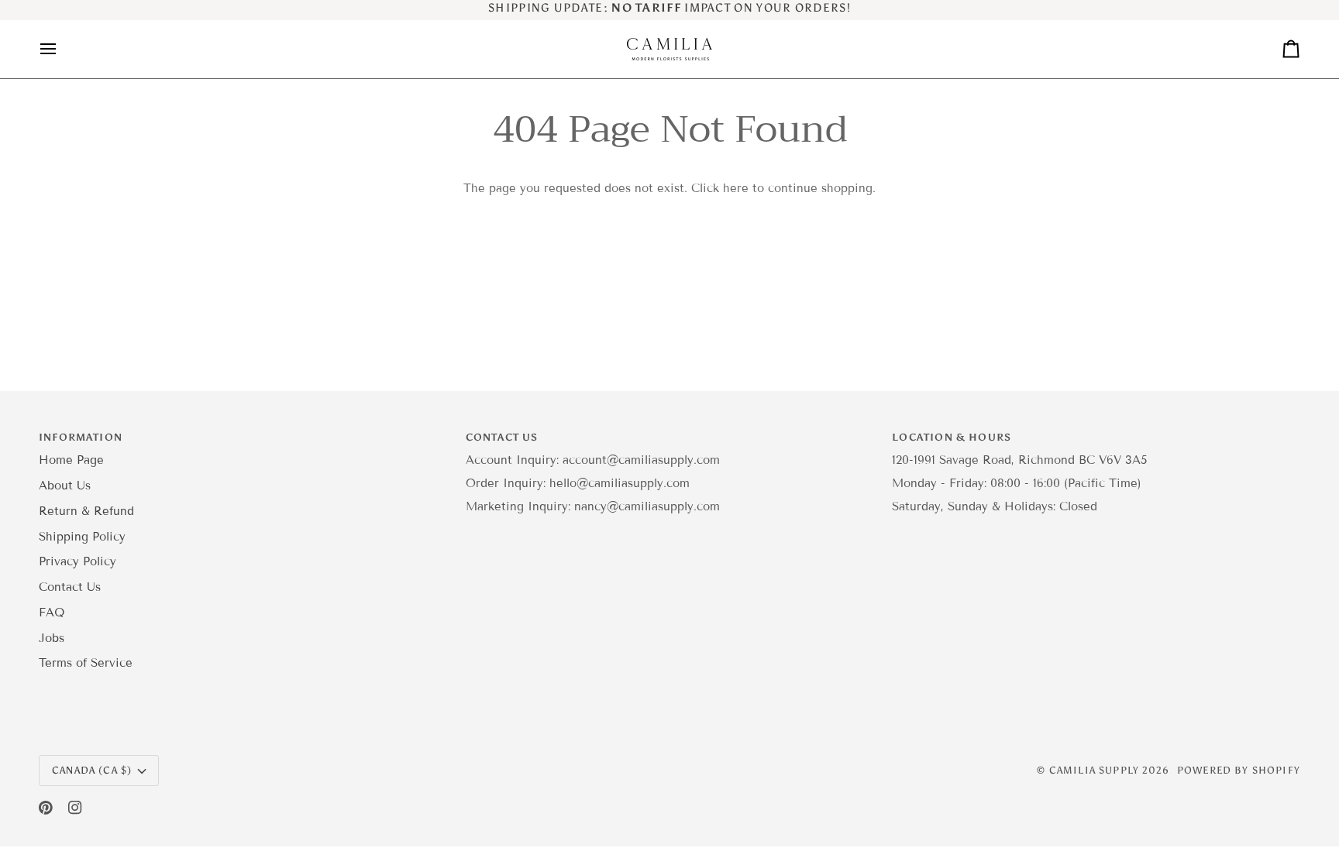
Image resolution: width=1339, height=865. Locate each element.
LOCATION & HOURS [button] (951, 437)
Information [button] (80, 437)
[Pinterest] (46, 808)
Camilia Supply (1096, 770)
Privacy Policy (77, 561)
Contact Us (70, 587)
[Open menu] (62, 49)
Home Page (71, 460)
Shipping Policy (82, 537)
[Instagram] (75, 808)
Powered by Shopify (1238, 770)
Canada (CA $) (92, 770)
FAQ (51, 613)
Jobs (51, 638)
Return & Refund (86, 511)
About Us (65, 486)
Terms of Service (86, 663)
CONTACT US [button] (502, 437)
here (736, 188)
